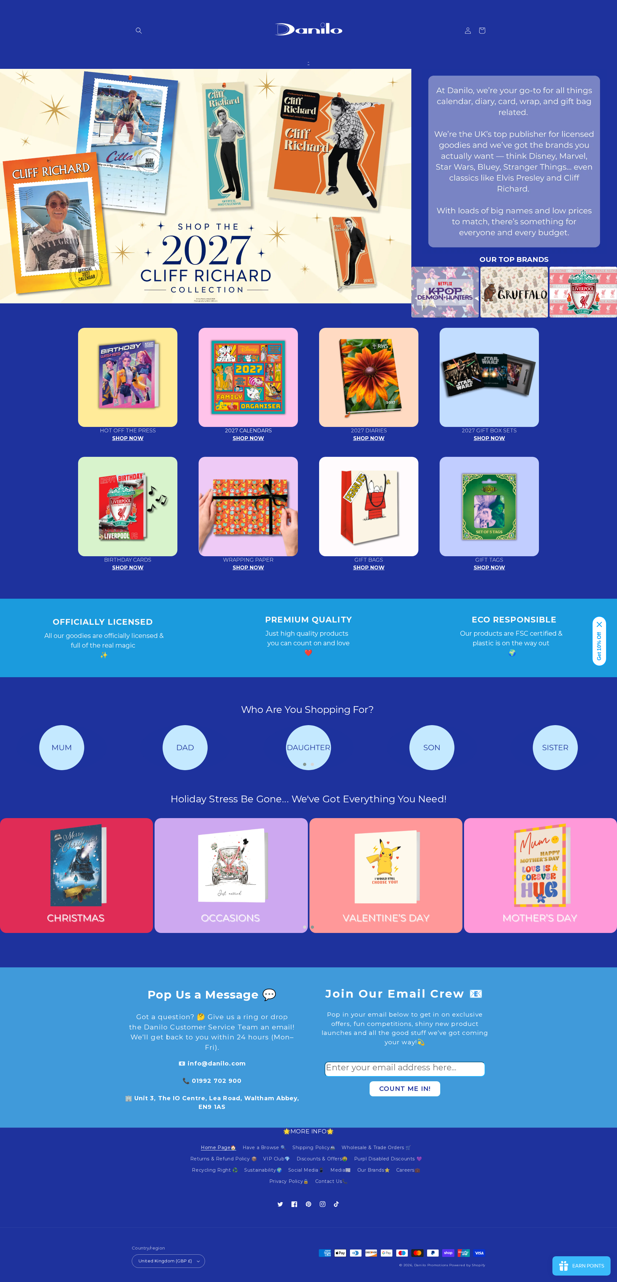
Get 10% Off (599, 646)
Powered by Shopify (467, 1265)
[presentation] (401, 292)
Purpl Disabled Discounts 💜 (388, 1159)
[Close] (599, 624)
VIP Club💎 (276, 1159)
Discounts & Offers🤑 (322, 1159)
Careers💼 (408, 1170)
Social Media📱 (306, 1170)
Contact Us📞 (331, 1181)
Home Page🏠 (218, 1147)
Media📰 (340, 1170)
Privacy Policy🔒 (289, 1181)
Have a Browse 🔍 (264, 1147)
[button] (139, 30)
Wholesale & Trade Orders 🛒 (376, 1147)
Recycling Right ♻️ (215, 1170)
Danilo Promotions (431, 1265)
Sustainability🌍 (263, 1170)
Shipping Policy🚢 (313, 1147)
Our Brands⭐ (373, 1170)
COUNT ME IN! (405, 1089)
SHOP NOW (128, 438)
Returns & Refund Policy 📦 (223, 1159)
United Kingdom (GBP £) (165, 1260)
